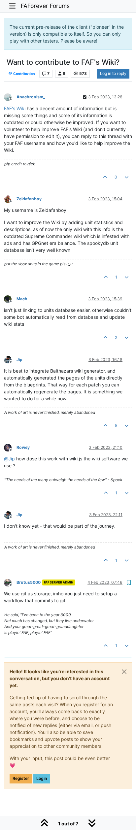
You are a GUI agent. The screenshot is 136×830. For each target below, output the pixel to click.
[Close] (124, 672)
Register (21, 778)
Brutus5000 (29, 582)
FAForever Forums (45, 5)
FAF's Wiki (14, 108)
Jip (19, 359)
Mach (22, 298)
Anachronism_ (31, 96)
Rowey (23, 447)
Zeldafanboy (29, 198)
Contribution (24, 74)
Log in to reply (113, 73)
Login (41, 778)
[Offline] (10, 97)
